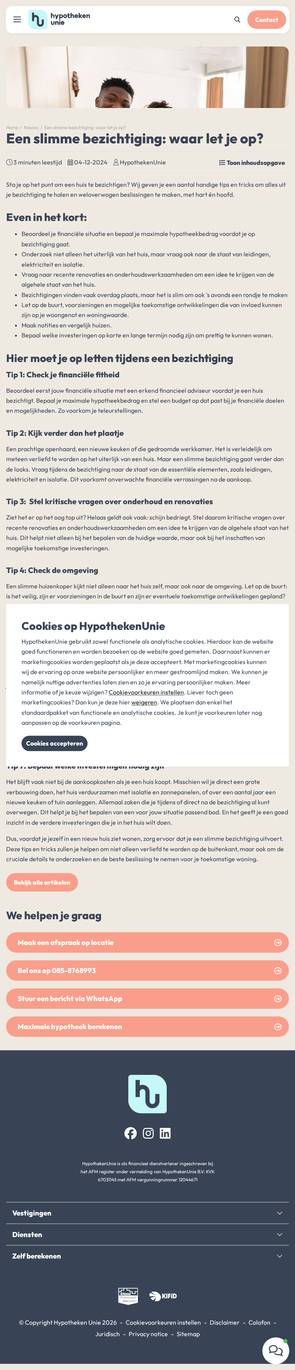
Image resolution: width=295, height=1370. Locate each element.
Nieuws (31, 127)
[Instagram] (148, 1133)
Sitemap (188, 1334)
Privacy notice (148, 1334)
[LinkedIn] (165, 1133)
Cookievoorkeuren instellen (163, 1322)
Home (12, 127)
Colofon (259, 1322)
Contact (266, 19)
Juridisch (107, 1334)
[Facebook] (130, 1133)
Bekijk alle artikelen (42, 882)
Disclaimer (225, 1322)
